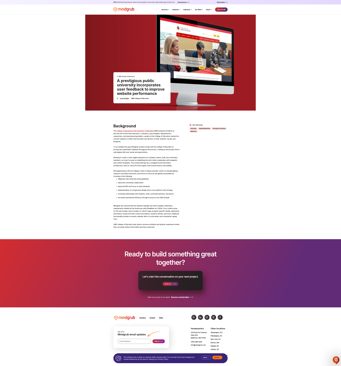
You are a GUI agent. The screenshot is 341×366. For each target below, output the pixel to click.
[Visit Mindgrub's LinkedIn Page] (200, 317)
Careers (142, 318)
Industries (186, 9)
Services (165, 9)
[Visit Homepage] (123, 9)
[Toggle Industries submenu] (191, 9)
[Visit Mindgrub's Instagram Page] (207, 317)
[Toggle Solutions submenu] (180, 9)
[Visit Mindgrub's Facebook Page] (220, 317)
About (208, 9)
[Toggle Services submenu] (168, 9)
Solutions (175, 9)
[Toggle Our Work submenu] (202, 9)
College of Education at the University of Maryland (135, 131)
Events (152, 318)
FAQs (161, 318)
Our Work (198, 9)
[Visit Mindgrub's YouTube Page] (193, 317)
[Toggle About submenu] (211, 9)
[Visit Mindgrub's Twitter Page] (213, 317)
